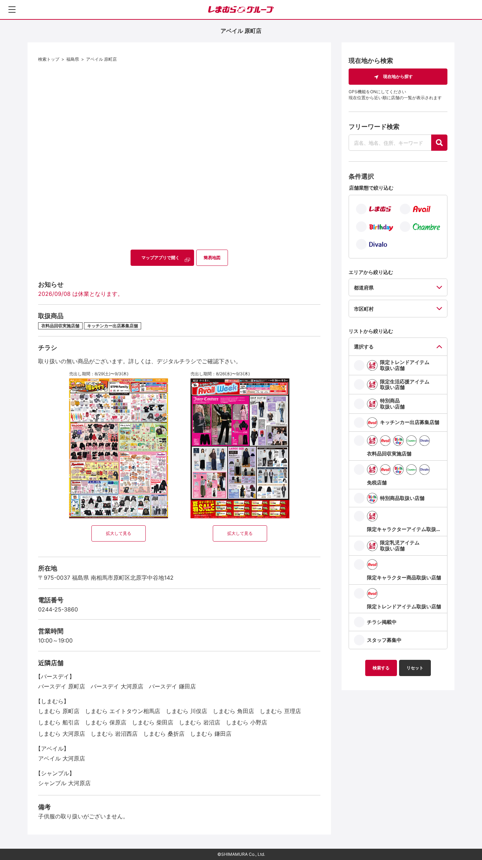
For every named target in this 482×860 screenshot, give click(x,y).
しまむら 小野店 (246, 722)
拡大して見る (118, 533)
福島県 (72, 59)
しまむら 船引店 (58, 722)
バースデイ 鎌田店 (172, 686)
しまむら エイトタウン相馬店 (122, 711)
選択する (364, 347)
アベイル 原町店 (101, 59)
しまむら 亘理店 (280, 711)
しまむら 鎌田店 (210, 733)
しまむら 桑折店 (164, 733)
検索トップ (48, 59)
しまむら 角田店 (233, 711)
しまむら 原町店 (58, 711)
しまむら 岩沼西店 (114, 733)
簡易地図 (212, 257)
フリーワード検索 (374, 126)
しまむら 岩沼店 (199, 722)
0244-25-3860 (58, 609)
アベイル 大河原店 (61, 758)
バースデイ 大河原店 (117, 686)
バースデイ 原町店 (61, 686)
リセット (414, 667)
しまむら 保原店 (105, 722)
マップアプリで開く (160, 257)
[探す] (439, 143)
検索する (381, 667)
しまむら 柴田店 (152, 722)
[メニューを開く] (12, 9)
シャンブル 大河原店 (64, 783)
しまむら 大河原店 (61, 733)
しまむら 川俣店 (186, 711)
